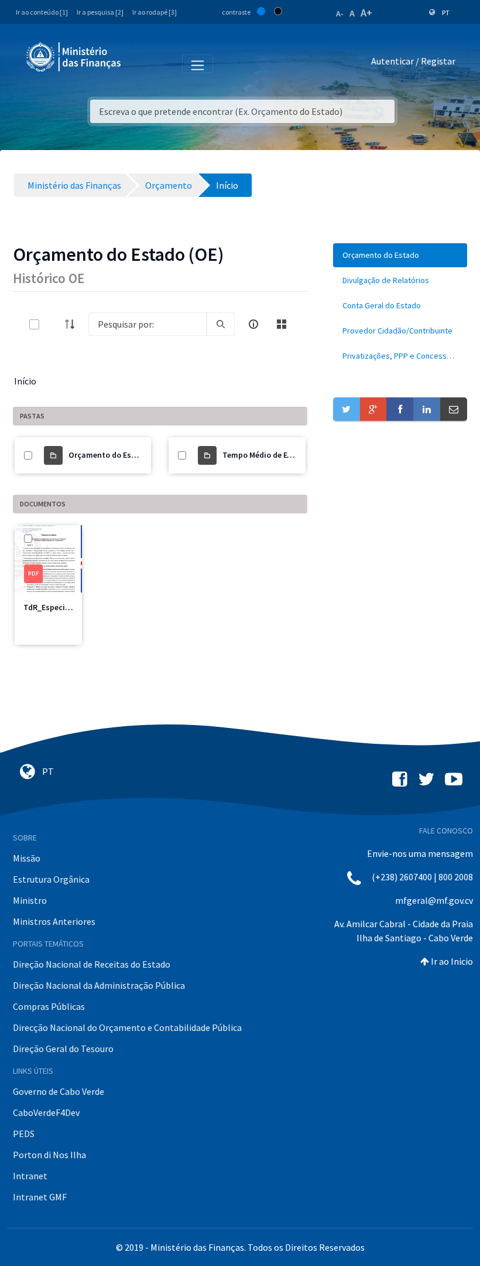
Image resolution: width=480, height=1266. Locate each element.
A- (340, 13)
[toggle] (53, 324)
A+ (366, 12)
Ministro (30, 900)
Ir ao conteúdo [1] (42, 12)
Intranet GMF (40, 1197)
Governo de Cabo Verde (58, 1091)
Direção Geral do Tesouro (63, 1048)
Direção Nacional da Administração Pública (99, 985)
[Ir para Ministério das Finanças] (74, 57)
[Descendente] (73, 324)
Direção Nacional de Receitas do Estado (91, 964)
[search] (221, 324)
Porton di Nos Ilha (49, 1154)
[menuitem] (400, 255)
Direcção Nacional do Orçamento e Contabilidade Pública (127, 1027)
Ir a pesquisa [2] (100, 12)
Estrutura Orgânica (51, 879)
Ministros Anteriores (54, 921)
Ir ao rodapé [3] (154, 12)
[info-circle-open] (253, 324)
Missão (26, 858)
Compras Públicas (49, 1006)
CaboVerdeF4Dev (46, 1112)
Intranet (30, 1176)
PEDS (24, 1133)
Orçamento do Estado (108, 455)
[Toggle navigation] (139, 63)
